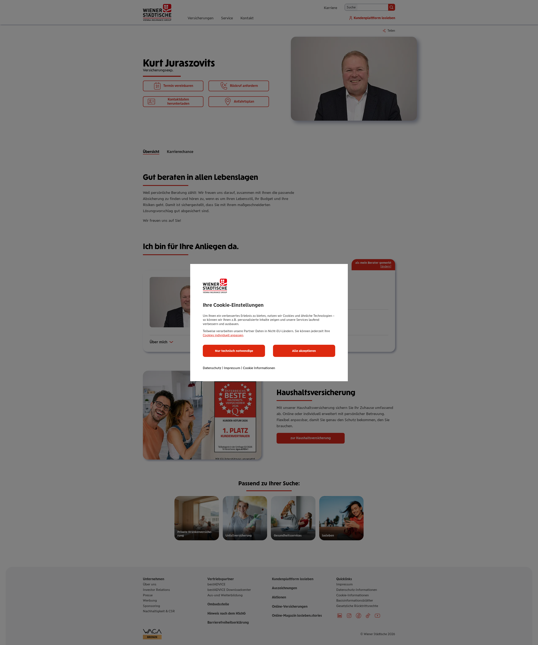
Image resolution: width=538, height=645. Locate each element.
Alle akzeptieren (304, 351)
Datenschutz (212, 368)
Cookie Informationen (259, 368)
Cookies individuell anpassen (223, 335)
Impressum (232, 368)
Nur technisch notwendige (234, 351)
